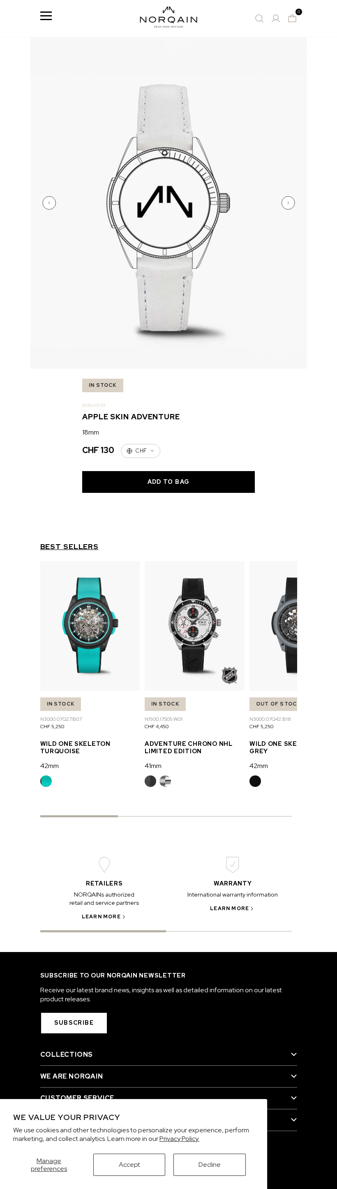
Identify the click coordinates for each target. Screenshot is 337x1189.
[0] (292, 18)
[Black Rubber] (150, 781)
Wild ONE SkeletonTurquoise (75, 747)
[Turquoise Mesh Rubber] (46, 781)
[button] (50, 203)
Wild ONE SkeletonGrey (284, 747)
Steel (165, 781)
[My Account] (276, 18)
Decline (210, 1164)
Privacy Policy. (179, 1138)
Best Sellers (69, 546)
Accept (129, 1164)
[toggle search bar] (259, 18)
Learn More (101, 916)
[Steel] (165, 781)
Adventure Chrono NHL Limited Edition (188, 747)
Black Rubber (150, 781)
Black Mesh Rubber (255, 781)
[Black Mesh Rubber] (255, 781)
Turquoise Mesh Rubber (46, 781)
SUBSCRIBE (74, 1022)
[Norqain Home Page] (168, 18)
